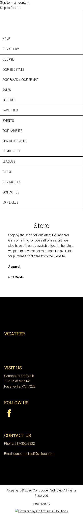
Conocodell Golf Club (41, 21)
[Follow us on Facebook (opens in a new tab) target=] (9, 419)
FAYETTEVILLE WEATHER (41, 349)
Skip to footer (10, 8)
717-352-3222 (25, 443)
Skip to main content (14, 2)
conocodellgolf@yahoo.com (33, 454)
